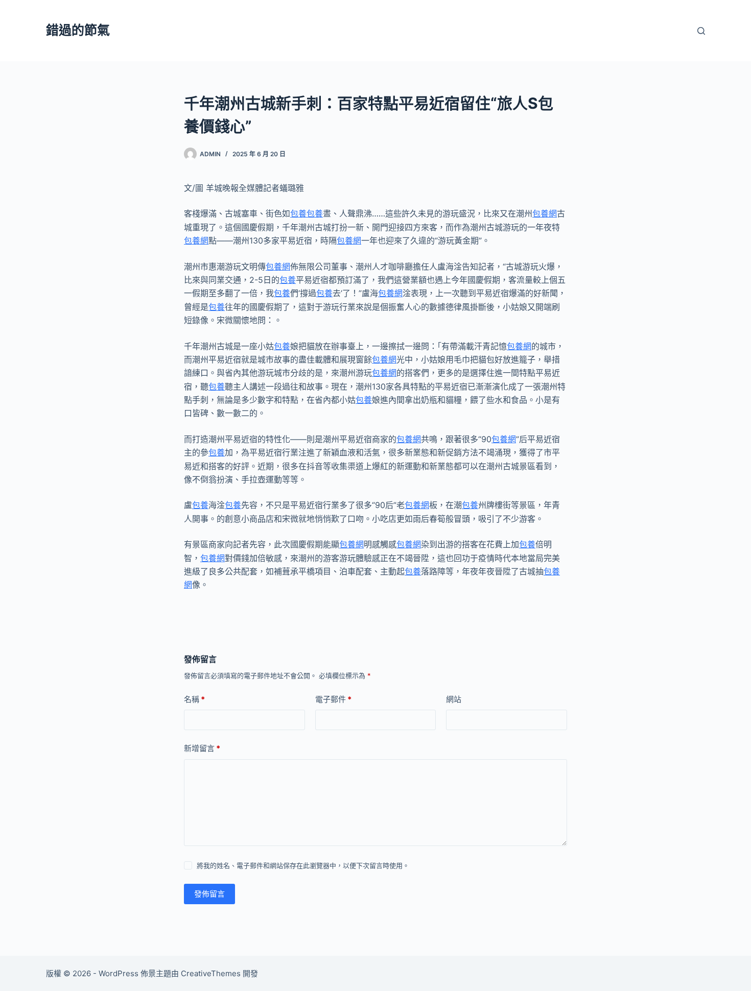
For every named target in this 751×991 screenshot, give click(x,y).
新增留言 (202, 748)
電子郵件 (333, 699)
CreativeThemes (211, 973)
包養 (298, 213)
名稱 (194, 699)
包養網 (544, 213)
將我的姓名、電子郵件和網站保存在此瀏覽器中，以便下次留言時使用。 (303, 865)
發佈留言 (209, 894)
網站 (453, 699)
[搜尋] (701, 31)
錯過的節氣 (78, 30)
